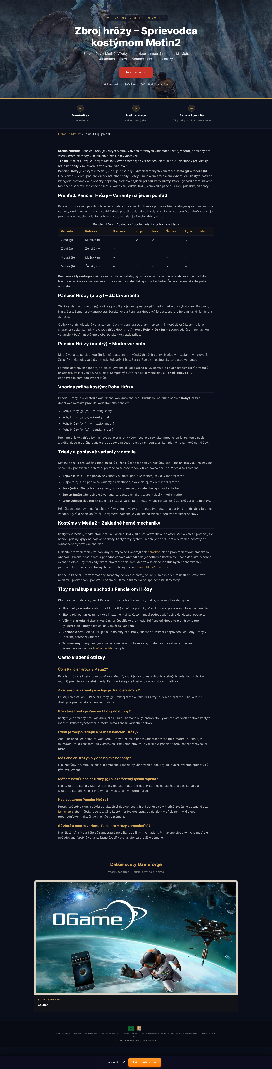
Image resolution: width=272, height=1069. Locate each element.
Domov (63, 134)
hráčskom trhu (103, 648)
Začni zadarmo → (145, 1062)
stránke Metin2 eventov (151, 567)
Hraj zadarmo (136, 72)
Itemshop (154, 552)
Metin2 (76, 134)
